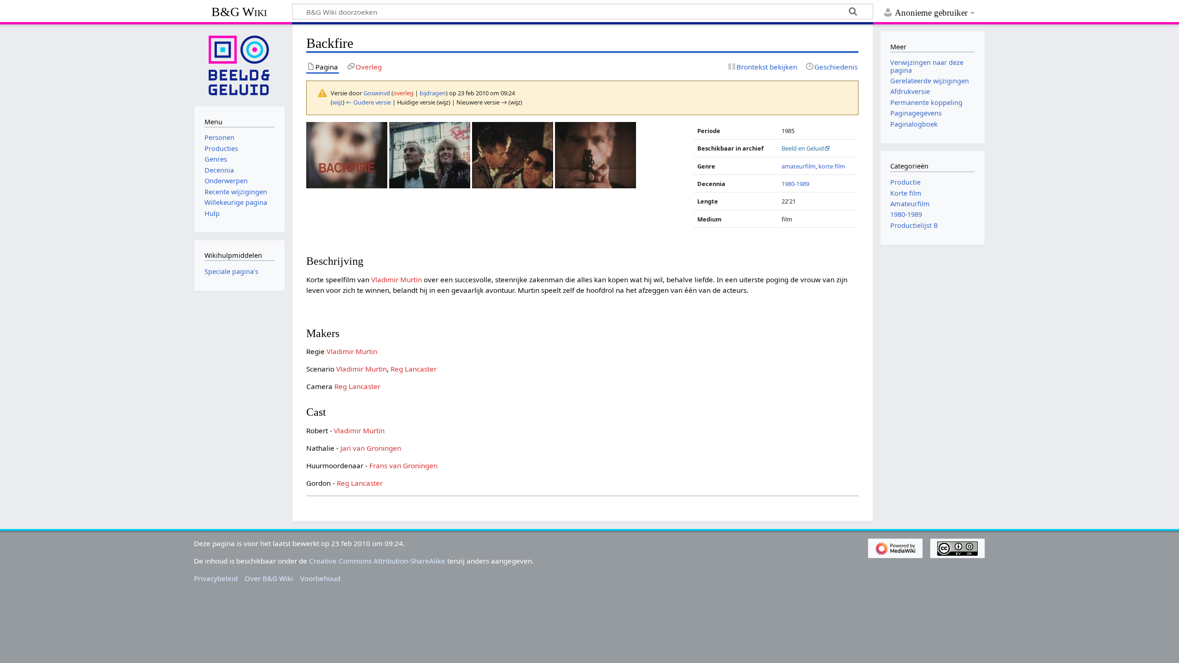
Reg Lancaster (414, 368)
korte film (831, 166)
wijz (338, 102)
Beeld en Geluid (803, 148)
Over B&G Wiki (269, 578)
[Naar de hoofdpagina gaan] (239, 64)
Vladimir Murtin (396, 279)
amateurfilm (799, 166)
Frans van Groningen (403, 465)
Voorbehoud (320, 578)
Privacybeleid (216, 578)
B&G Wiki (239, 12)
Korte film (906, 193)
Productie (905, 182)
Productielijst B (914, 225)
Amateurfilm (910, 203)
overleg (403, 93)
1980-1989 (795, 184)
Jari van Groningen (370, 448)
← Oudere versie (368, 102)
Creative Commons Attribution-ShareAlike (377, 560)
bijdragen (433, 93)
